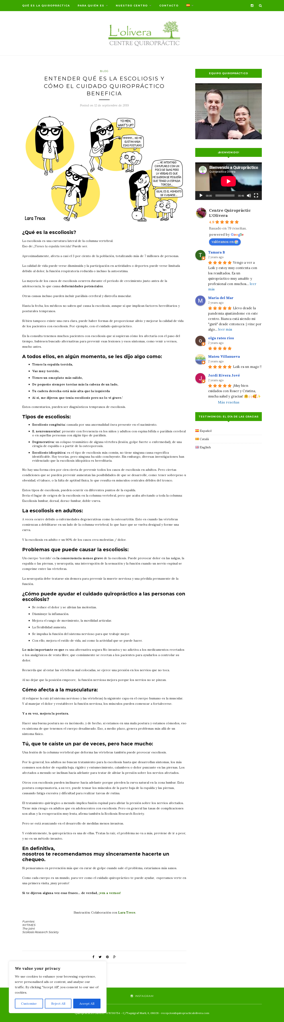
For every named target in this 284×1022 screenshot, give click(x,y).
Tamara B (216, 252)
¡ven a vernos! (109, 893)
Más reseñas (228, 402)
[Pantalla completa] (256, 195)
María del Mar (220, 297)
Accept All (86, 1004)
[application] (228, 181)
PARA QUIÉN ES (91, 5)
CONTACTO (169, 5)
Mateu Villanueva (224, 356)
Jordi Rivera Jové (224, 375)
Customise (29, 1004)
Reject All (58, 1004)
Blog (104, 71)
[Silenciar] (249, 195)
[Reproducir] (201, 195)
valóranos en (223, 241)
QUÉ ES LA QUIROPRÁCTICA (46, 5)
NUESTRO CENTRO (132, 5)
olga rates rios (221, 338)
